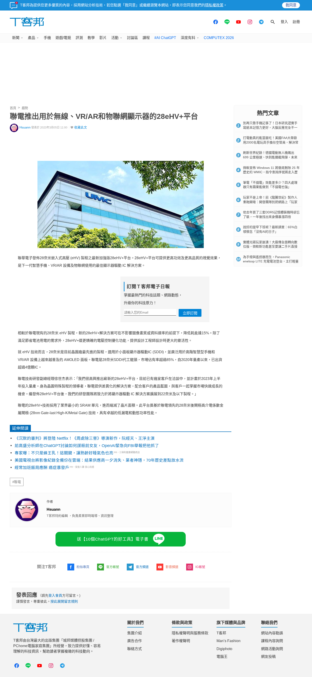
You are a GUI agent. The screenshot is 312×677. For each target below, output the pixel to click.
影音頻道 (172, 567)
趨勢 (25, 108)
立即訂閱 (190, 313)
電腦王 (222, 657)
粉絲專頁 (83, 567)
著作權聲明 (181, 641)
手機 (47, 38)
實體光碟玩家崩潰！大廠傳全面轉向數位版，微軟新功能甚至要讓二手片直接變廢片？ (270, 246)
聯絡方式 (134, 649)
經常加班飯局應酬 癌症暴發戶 (42, 467)
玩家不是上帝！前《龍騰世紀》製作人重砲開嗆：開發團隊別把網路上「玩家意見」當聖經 (270, 202)
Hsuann (25, 127)
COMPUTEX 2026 (219, 38)
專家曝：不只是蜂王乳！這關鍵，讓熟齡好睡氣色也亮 (64, 453)
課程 (146, 38)
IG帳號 (200, 567)
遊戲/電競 (63, 38)
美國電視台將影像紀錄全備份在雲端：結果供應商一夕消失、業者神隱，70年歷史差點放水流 (99, 460)
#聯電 (16, 482)
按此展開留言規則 (64, 601)
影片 (103, 38)
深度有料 (188, 38)
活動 (115, 38)
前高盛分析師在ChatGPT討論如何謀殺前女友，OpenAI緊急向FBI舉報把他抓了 (87, 445)
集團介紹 (134, 633)
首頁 (13, 108)
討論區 (132, 38)
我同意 (291, 5)
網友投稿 (268, 657)
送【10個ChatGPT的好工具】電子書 (112, 539)
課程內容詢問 (272, 641)
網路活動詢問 (272, 649)
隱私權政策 (214, 5)
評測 (79, 38)
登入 (284, 22)
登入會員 (55, 595)
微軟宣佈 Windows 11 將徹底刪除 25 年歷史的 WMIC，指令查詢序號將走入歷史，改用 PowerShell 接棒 (271, 172)
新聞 (15, 38)
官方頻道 (142, 567)
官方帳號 (112, 567)
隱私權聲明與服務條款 (190, 633)
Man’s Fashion (229, 641)
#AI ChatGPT (165, 38)
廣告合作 (134, 641)
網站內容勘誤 (272, 633)
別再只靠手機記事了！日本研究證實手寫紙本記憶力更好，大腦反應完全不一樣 (270, 127)
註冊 (296, 22)
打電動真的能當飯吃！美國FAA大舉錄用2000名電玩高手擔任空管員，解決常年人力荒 (270, 142)
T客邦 (221, 633)
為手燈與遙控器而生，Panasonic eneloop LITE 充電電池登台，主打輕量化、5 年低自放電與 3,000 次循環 (271, 261)
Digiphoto (224, 649)
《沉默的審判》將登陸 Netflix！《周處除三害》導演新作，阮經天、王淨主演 (85, 438)
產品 (31, 38)
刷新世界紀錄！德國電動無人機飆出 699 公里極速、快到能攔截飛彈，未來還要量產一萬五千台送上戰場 (270, 157)
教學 (91, 38)
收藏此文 (80, 127)
